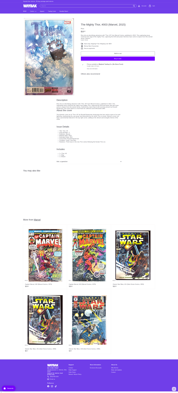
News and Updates (116, 370)
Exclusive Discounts (96, 368)
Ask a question (62, 161)
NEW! (24, 11)
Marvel (37, 219)
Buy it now (117, 59)
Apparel (42, 11)
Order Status (72, 372)
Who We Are (114, 368)
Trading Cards (52, 11)
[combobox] (88, 6)
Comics (32, 11)
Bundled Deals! (64, 11)
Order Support (73, 370)
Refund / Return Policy (75, 374)
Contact (71, 368)
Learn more (84, 40)
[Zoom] (49, 56)
